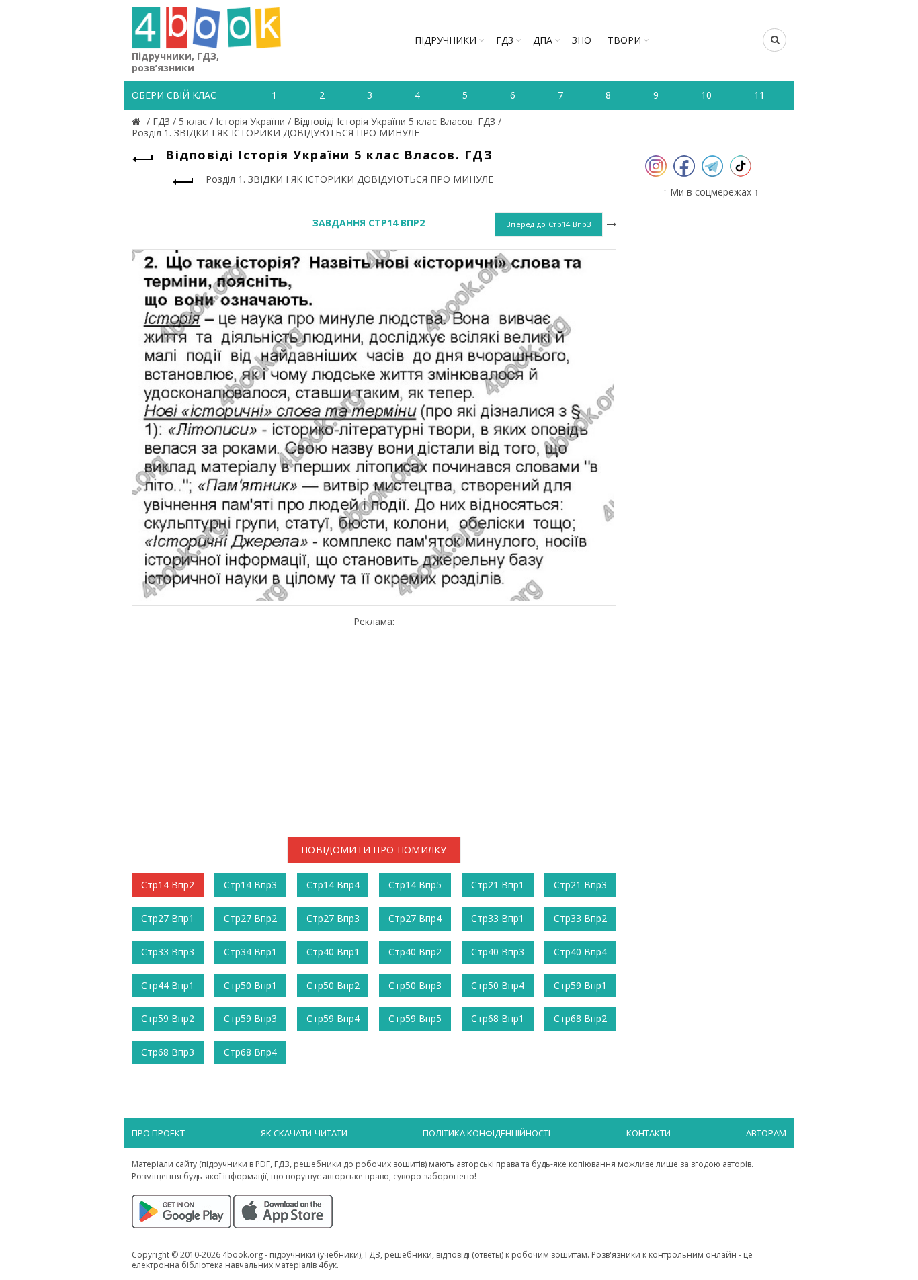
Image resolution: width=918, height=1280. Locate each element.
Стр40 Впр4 (580, 951)
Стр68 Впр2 (580, 1018)
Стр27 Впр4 (415, 918)
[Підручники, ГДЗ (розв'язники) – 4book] (138, 121)
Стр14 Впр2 (167, 884)
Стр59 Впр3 (250, 1018)
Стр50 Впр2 (333, 985)
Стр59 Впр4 (333, 1018)
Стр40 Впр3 (497, 951)
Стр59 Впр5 (415, 1018)
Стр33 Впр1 (497, 918)
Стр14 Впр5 (415, 884)
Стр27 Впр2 (250, 918)
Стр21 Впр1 (497, 884)
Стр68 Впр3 (167, 1052)
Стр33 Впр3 (167, 951)
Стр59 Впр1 (580, 985)
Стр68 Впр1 (497, 1018)
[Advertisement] (374, 721)
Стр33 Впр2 (580, 918)
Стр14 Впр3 (250, 884)
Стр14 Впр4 (333, 884)
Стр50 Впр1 (250, 985)
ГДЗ (504, 40)
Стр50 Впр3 (415, 985)
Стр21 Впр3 (580, 884)
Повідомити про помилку (374, 849)
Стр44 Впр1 (167, 985)
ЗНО (581, 40)
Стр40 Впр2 (415, 951)
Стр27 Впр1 (167, 918)
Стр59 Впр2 (167, 1018)
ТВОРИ (624, 40)
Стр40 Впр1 (333, 951)
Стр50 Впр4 (497, 985)
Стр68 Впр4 (250, 1052)
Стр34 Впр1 (250, 951)
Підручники (445, 40)
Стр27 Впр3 (333, 918)
